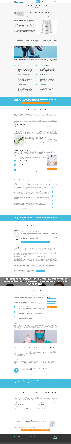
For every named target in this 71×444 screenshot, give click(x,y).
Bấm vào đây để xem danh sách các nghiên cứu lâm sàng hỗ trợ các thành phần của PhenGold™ (28, 210)
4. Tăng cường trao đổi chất (18, 410)
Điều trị (41, 1)
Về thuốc (37, 1)
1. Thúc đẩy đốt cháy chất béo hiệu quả (20, 404)
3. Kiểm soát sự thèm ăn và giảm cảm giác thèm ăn (22, 408)
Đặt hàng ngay (54, 1)
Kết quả (49, 1)
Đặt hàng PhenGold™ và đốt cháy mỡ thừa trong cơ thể (35, 102)
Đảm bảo (45, 1)
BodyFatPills (35, 442)
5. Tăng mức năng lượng (40, 404)
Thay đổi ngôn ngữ (55, 438)
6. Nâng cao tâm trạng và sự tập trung (42, 406)
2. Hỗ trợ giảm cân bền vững (18, 406)
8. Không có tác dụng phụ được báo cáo (42, 410)
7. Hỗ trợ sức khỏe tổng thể (40, 408)
